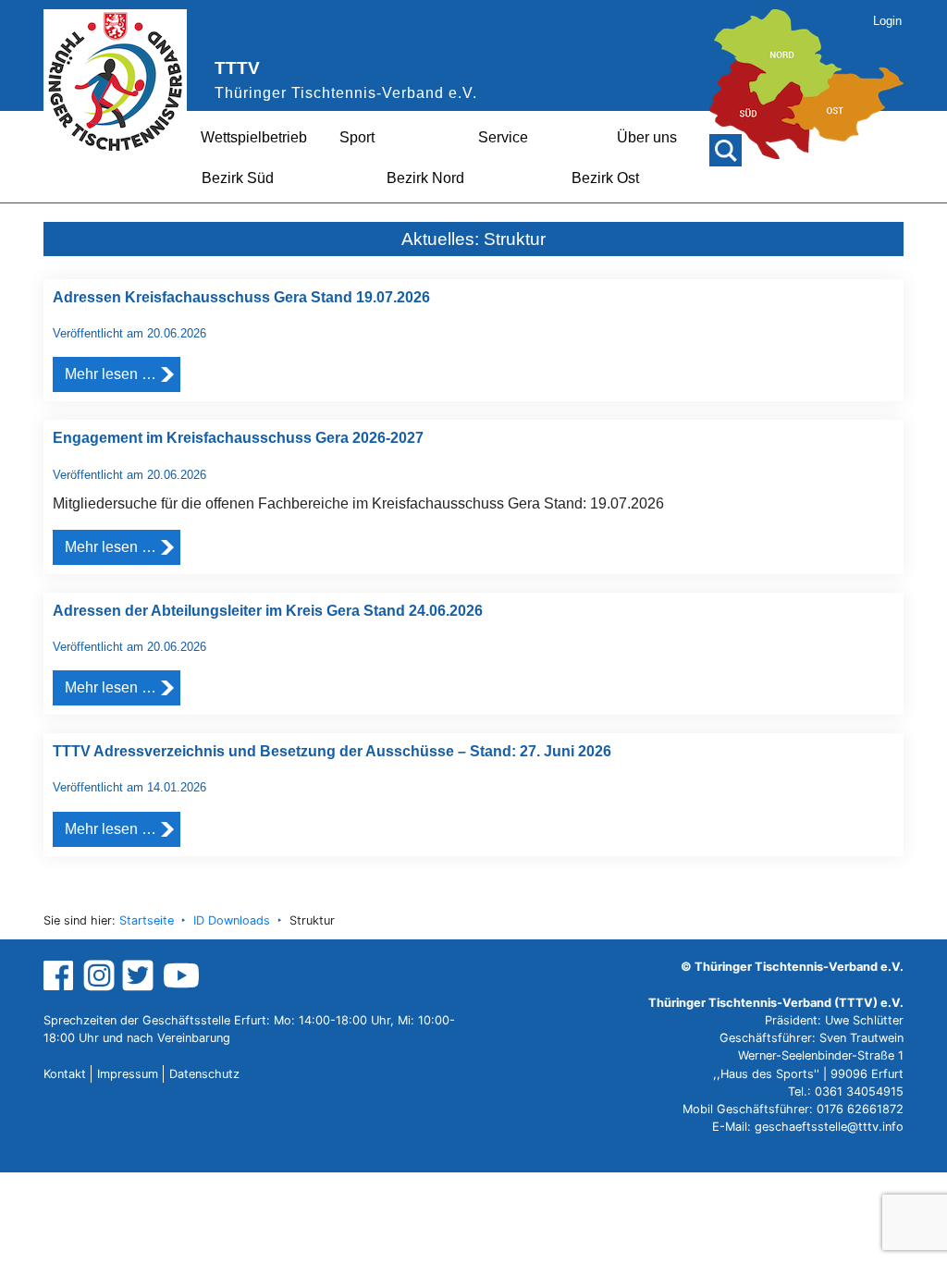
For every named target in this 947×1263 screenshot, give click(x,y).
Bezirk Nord (425, 178)
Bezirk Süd (238, 178)
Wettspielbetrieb (254, 137)
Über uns (647, 137)
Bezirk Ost (605, 178)
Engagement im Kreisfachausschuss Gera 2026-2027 (238, 438)
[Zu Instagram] (99, 974)
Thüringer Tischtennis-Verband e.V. (346, 93)
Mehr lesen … (110, 374)
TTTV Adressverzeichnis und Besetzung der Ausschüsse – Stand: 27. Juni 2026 (332, 751)
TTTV (237, 68)
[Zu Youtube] (181, 974)
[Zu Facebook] (60, 974)
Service (503, 137)
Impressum (127, 1074)
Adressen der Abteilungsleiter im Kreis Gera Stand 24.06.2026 (268, 611)
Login (887, 21)
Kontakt (64, 1074)
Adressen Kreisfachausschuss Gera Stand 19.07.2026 (241, 297)
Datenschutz (204, 1074)
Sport (357, 137)
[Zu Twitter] (140, 974)
